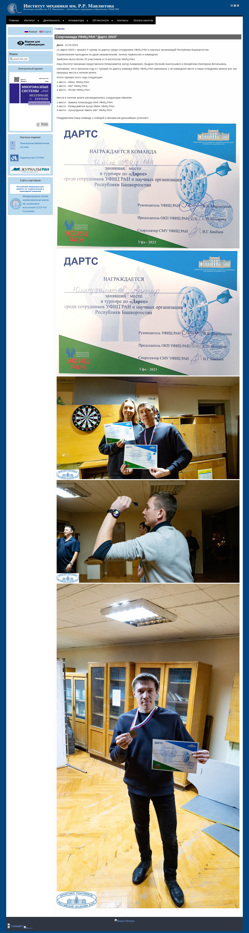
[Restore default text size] (234, 7)
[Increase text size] (238, 7)
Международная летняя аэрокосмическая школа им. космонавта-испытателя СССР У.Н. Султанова (36, 203)
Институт (28, 21)
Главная (14, 20)
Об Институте (99, 21)
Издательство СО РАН (32, 157)
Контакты (122, 20)
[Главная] (14, 12)
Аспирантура (75, 21)
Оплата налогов (143, 20)
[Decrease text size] (231, 7)
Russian (32, 31)
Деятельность (50, 21)
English (47, 31)
